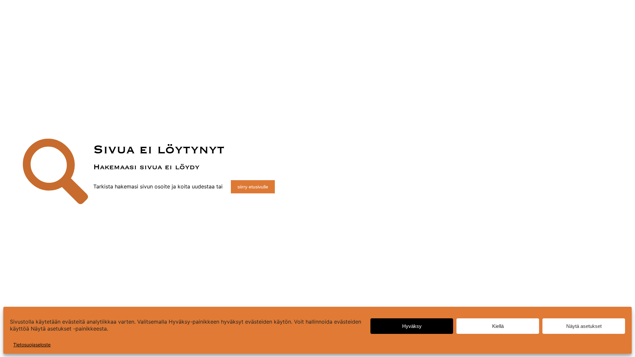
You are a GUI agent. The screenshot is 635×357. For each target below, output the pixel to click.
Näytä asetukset (584, 326)
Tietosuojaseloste (32, 344)
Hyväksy (412, 326)
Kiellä (498, 326)
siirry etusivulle (252, 186)
